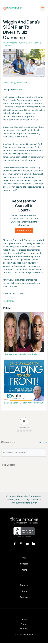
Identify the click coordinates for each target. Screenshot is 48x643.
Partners (24, 597)
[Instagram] (20, 543)
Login (44, 442)
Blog (24, 557)
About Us (24, 585)
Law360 (6, 82)
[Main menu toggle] (42, 8)
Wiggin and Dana (19, 82)
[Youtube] (27, 543)
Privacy (24, 624)
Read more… (8, 300)
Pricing (24, 569)
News (24, 591)
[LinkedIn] (33, 543)
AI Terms (24, 628)
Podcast (24, 563)
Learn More (24, 230)
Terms (24, 619)
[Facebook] (14, 543)
